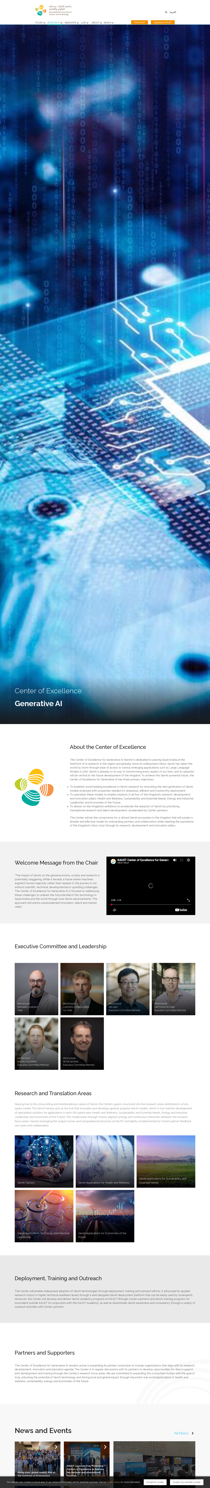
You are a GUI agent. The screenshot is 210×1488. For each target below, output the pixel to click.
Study (39, 22)
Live (83, 22)
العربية (173, 12)
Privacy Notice (113, 1482)
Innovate (70, 22)
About (95, 22)
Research (54, 22)
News (107, 22)
